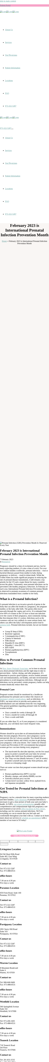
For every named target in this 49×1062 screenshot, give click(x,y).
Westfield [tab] (39, 841)
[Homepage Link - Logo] (9, 12)
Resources (6, 562)
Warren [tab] (31, 841)
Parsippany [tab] (23, 841)
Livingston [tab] (4, 841)
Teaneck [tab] (4, 844)
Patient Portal (5, 5)
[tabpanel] (24, 866)
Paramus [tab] (13, 841)
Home (4, 241)
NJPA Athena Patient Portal (24, 836)
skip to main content (8, 1)
